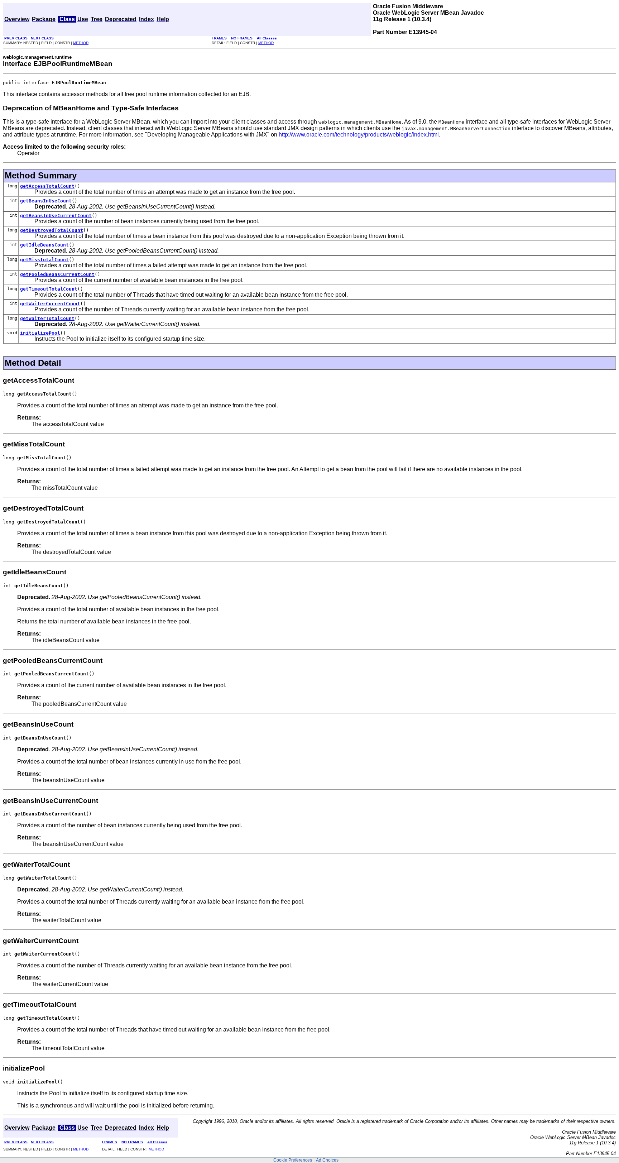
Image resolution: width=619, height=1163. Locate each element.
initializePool (40, 333)
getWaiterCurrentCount (50, 303)
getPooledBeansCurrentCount (57, 274)
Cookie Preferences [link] (292, 1160)
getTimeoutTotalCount (48, 289)
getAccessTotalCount (47, 186)
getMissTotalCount (44, 259)
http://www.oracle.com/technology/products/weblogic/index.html (359, 134)
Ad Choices (327, 1160)
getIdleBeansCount (44, 245)
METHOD (80, 43)
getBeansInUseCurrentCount (56, 215)
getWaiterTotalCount (47, 318)
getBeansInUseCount (46, 201)
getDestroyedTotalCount (51, 230)
